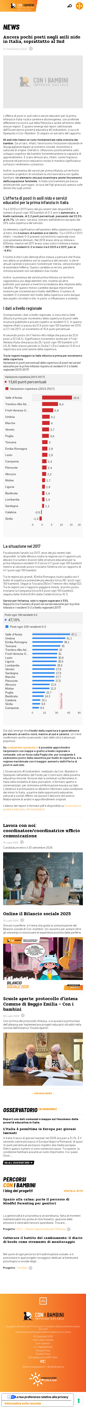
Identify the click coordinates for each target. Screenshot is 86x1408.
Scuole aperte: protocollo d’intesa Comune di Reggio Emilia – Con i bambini (40, 1003)
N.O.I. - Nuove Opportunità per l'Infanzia (41, 1229)
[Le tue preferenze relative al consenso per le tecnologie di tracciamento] (79, 1401)
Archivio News (43, 1093)
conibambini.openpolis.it (22, 747)
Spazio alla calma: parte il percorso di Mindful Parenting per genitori (36, 1201)
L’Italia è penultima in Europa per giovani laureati (39, 1131)
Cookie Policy (43, 1353)
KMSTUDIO (51, 1357)
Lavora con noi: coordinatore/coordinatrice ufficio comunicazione (41, 830)
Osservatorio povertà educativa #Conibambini (42, 807)
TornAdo (22, 1267)
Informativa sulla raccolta (23, 1403)
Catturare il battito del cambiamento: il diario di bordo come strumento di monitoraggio (42, 1239)
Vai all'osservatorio (17, 1162)
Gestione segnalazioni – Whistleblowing (43, 1366)
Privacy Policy (43, 1350)
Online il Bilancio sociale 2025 (37, 913)
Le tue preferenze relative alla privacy (41, 1397)
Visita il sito (73, 1191)
